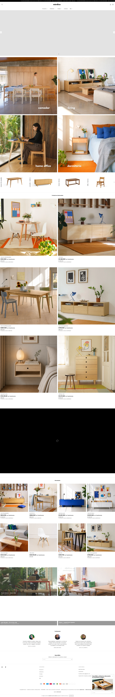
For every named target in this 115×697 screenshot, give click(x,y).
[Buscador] (2, 4)
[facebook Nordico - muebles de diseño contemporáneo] (5, 667)
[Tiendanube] (57, 692)
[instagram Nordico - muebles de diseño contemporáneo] (2, 667)
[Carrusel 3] (28, 143)
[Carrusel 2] (57, 33)
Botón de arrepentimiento (90, 689)
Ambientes (52, 8)
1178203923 (81, 671)
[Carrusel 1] (28, 85)
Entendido (71, 695)
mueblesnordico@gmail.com (84, 673)
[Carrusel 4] (101, 182)
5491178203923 (82, 669)
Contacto (66, 8)
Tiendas (59, 8)
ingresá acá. (82, 689)
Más (71, 8)
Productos (44, 8)
